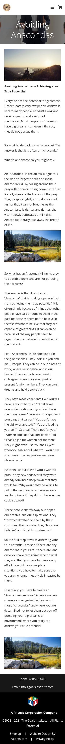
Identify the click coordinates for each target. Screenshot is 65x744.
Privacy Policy (45, 739)
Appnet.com (19, 739)
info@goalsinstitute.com (36, 687)
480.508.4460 (37, 679)
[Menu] (52, 7)
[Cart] (60, 7)
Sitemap (15, 734)
